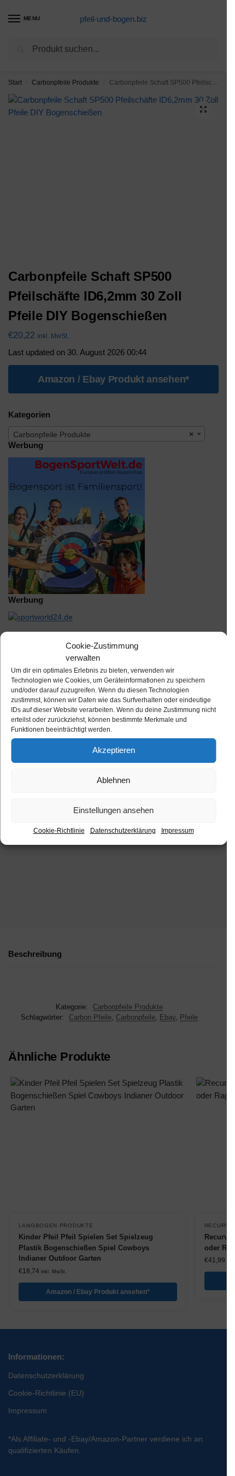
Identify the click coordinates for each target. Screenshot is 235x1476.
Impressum (177, 830)
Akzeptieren (113, 750)
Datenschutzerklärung (123, 830)
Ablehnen (113, 780)
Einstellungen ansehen (113, 810)
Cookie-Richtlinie (59, 830)
